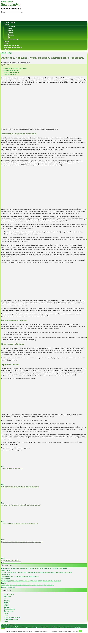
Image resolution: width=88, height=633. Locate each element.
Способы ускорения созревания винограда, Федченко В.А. (19, 523)
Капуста (10, 33)
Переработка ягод (10, 74)
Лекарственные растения (13, 47)
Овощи (6, 24)
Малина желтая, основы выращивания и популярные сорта (20, 486)
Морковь (11, 35)
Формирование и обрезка (12, 70)
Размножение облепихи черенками (15, 68)
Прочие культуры (13, 39)
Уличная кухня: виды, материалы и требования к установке (20, 576)
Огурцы (10, 31)
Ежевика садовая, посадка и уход (11, 468)
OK (80, 631)
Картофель (11, 26)
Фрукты (6, 41)
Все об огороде (9, 22)
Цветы (6, 49)
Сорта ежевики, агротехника (10, 560)
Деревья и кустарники (11, 45)
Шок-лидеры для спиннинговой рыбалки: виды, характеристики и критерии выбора (27, 585)
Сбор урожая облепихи (11, 72)
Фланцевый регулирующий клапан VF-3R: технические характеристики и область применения (31, 581)
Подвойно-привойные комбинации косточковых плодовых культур (22, 542)
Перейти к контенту (7, 1)
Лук (9, 37)
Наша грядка (10, 4)
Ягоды (6, 43)
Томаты (10, 28)
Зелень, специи (5, 570)
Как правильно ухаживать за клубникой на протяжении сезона (20, 505)
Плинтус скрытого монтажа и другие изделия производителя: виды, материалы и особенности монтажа (34, 568)
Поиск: (3, 12)
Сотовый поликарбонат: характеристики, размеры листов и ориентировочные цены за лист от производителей (36, 572)
